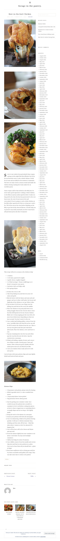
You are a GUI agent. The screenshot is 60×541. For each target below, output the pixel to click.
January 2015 (43, 188)
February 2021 (43, 69)
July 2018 (42, 116)
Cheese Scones (9, 476)
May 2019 (42, 104)
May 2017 (42, 135)
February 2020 (43, 91)
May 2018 (42, 120)
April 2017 (42, 137)
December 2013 (43, 213)
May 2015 (42, 180)
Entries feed (43, 255)
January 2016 (43, 165)
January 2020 (43, 93)
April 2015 (42, 182)
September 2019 (44, 98)
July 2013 (42, 223)
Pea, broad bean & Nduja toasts (46, 34)
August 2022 (43, 59)
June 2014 (42, 202)
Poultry (30, 16)
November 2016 (44, 147)
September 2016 (44, 151)
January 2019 (43, 108)
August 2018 (43, 114)
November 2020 (44, 75)
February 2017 (43, 141)
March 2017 (43, 139)
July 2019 (42, 100)
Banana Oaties (42, 23)
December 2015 (43, 167)
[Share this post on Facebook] (28, 465)
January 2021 (43, 71)
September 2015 (44, 172)
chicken (7, 459)
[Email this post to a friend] (35, 465)
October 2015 (43, 171)
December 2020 (43, 73)
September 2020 (44, 79)
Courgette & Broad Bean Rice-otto (46, 26)
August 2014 (43, 198)
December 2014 (43, 190)
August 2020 (43, 81)
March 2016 (43, 161)
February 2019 (43, 106)
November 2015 (44, 169)
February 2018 (43, 126)
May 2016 (42, 157)
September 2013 (44, 219)
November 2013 (44, 215)
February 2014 (43, 210)
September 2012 (44, 243)
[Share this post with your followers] (30, 465)
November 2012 (44, 239)
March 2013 (43, 231)
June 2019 (42, 102)
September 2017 (44, 130)
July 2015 (42, 176)
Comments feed (43, 257)
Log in (41, 253)
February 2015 (43, 186)
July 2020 (42, 83)
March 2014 (43, 208)
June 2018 (42, 118)
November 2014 (44, 192)
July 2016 (42, 153)
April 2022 (42, 63)
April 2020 (42, 89)
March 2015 (43, 184)
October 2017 (43, 128)
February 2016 (43, 163)
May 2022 (42, 61)
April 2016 (42, 159)
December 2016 (43, 145)
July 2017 (42, 132)
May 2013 (42, 227)
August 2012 (43, 245)
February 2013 (43, 233)
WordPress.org (43, 259)
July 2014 (42, 200)
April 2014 (42, 206)
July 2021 (42, 65)
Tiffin (33, 476)
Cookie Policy (43, 536)
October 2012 (43, 241)
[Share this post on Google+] (32, 465)
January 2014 (43, 211)
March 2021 (43, 67)
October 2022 (43, 57)
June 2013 (42, 225)
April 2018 (42, 122)
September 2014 (44, 196)
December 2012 (43, 237)
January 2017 (43, 143)
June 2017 (42, 134)
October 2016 (43, 149)
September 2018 (44, 112)
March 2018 (43, 124)
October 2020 (43, 77)
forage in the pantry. (30, 6)
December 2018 (43, 110)
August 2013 (43, 221)
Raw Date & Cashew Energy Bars (46, 37)
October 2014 (43, 194)
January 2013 (43, 235)
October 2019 (43, 96)
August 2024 (43, 55)
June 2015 (42, 178)
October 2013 (43, 217)
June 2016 (42, 155)
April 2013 (42, 229)
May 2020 (42, 87)
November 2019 (44, 94)
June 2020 (42, 85)
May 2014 (42, 204)
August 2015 (43, 174)
